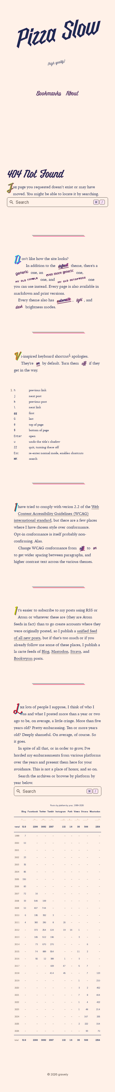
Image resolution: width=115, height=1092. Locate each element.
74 (36, 951)
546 (36, 901)
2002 (17, 857)
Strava (75, 651)
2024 (17, 1016)
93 (87, 1031)
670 (44, 944)
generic (21, 272)
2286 (35, 827)
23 (25, 857)
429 (52, 966)
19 (64, 930)
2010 (17, 915)
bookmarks (48, 93)
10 (25, 843)
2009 (17, 908)
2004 (17, 872)
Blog (45, 651)
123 (98, 973)
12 (45, 959)
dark (19, 307)
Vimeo (77, 811)
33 (25, 901)
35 (25, 864)
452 (98, 988)
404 (98, 995)
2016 (17, 959)
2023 (17, 1009)
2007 (17, 894)
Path (70, 811)
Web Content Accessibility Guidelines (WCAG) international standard (56, 513)
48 (87, 1009)
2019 (17, 980)
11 (78, 951)
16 (71, 827)
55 (37, 959)
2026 (17, 1031)
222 (86, 1024)
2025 (17, 1024)
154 (98, 1024)
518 (24, 827)
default (63, 266)
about (72, 93)
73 (36, 944)
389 (52, 959)
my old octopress (71, 280)
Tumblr (50, 811)
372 (36, 930)
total (17, 827)
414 (52, 973)
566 (86, 827)
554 (52, 951)
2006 (17, 886)
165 (36, 937)
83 (25, 886)
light (79, 300)
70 (99, 1031)
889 (44, 951)
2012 (17, 930)
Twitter (42, 811)
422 (98, 1002)
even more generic (59, 272)
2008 (17, 901)
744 (44, 908)
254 (44, 930)
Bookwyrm (23, 658)
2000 (17, 843)
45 (64, 973)
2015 (17, 951)
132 (64, 827)
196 (52, 937)
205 (98, 1016)
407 (36, 908)
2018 (17, 973)
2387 (51, 827)
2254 (97, 827)
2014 (17, 944)
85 (25, 872)
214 (98, 1009)
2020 (17, 988)
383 (36, 922)
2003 (17, 864)
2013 (17, 937)
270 (52, 944)
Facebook (33, 811)
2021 (17, 995)
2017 (17, 966)
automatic (63, 300)
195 (36, 915)
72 (25, 894)
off (84, 363)
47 (64, 966)
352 (44, 915)
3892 (43, 827)
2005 (17, 879)
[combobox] (57, 202)
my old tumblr (26, 280)
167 (86, 1016)
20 (64, 922)
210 (98, 980)
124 (52, 930)
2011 (17, 922)
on (38, 363)
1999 (17, 836)
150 (24, 879)
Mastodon (59, 651)
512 (44, 937)
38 (78, 827)
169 (44, 901)
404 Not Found (35, 175)
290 (44, 922)
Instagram (60, 811)
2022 (17, 1002)
